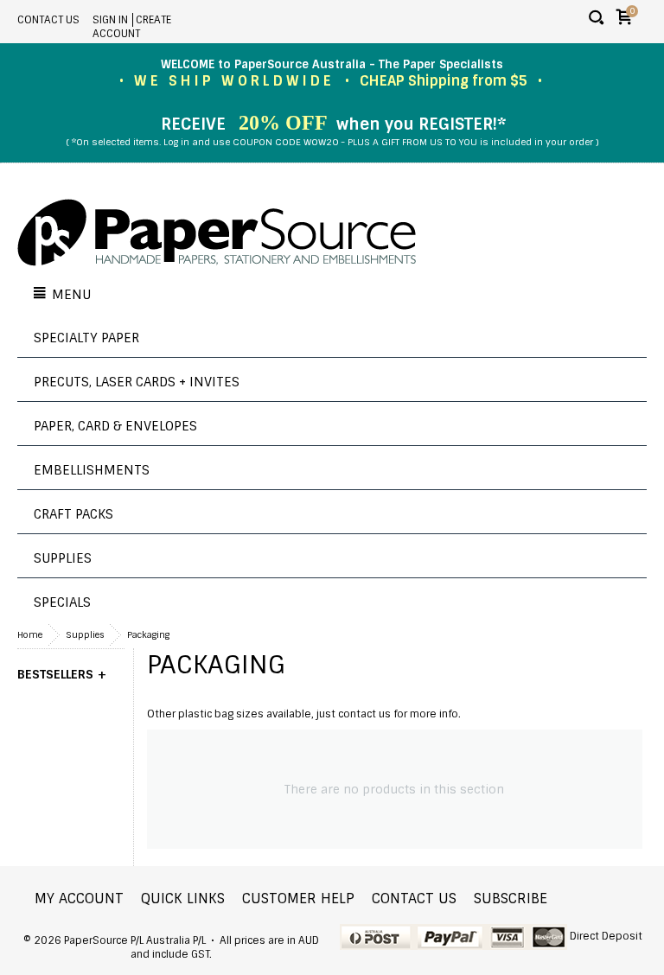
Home (29, 634)
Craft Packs (73, 514)
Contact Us (48, 20)
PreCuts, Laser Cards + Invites (136, 382)
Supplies (63, 558)
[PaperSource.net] (216, 234)
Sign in (110, 20)
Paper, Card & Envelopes (115, 426)
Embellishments (92, 470)
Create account (132, 27)
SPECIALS (62, 602)
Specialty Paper (86, 338)
